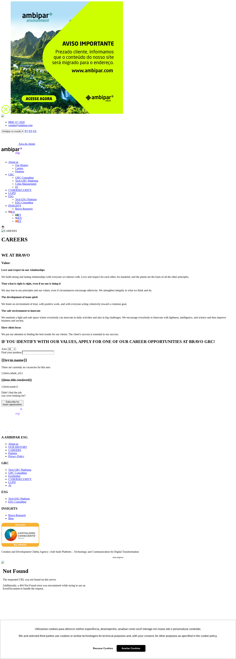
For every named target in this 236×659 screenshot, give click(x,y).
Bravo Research (24, 208)
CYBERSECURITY (20, 190)
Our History (21, 165)
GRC (11, 174)
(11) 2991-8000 (9, 423)
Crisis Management (25, 183)
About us (13, 162)
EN (30, 131)
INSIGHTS (14, 205)
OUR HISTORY (17, 446)
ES (34, 131)
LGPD (12, 193)
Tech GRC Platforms (26, 180)
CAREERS (14, 450)
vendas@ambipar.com (20, 125)
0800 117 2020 (16, 122)
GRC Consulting (24, 177)
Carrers (19, 168)
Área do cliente (26, 143)
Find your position (11, 352)
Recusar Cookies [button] (103, 648)
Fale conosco (8, 144)
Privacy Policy (16, 456)
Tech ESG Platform (26, 199)
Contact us (7, 418)
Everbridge (14, 476)
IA (16, 186)
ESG (11, 196)
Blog (11, 518)
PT (26, 131)
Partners (19, 171)
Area (4, 348)
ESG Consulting (24, 202)
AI (9, 485)
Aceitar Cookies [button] (131, 648)
